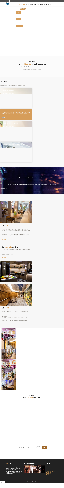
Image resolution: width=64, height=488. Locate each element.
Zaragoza (2, 420)
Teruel (1, 436)
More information (4, 239)
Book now (3, 117)
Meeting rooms (40, 4)
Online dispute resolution (50, 481)
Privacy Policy (48, 474)
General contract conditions (50, 471)
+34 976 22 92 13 (47, 1)
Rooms (27, 4)
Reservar (32, 74)
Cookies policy (48, 473)
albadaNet (24, 481)
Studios (31, 4)
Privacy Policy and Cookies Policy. (41, 481)
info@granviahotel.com (54, 1)
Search (44, 447)
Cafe (35, 4)
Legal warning (48, 472)
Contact (49, 4)
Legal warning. (33, 481)
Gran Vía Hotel (22, 4)
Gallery (45, 4)
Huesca (1, 403)
